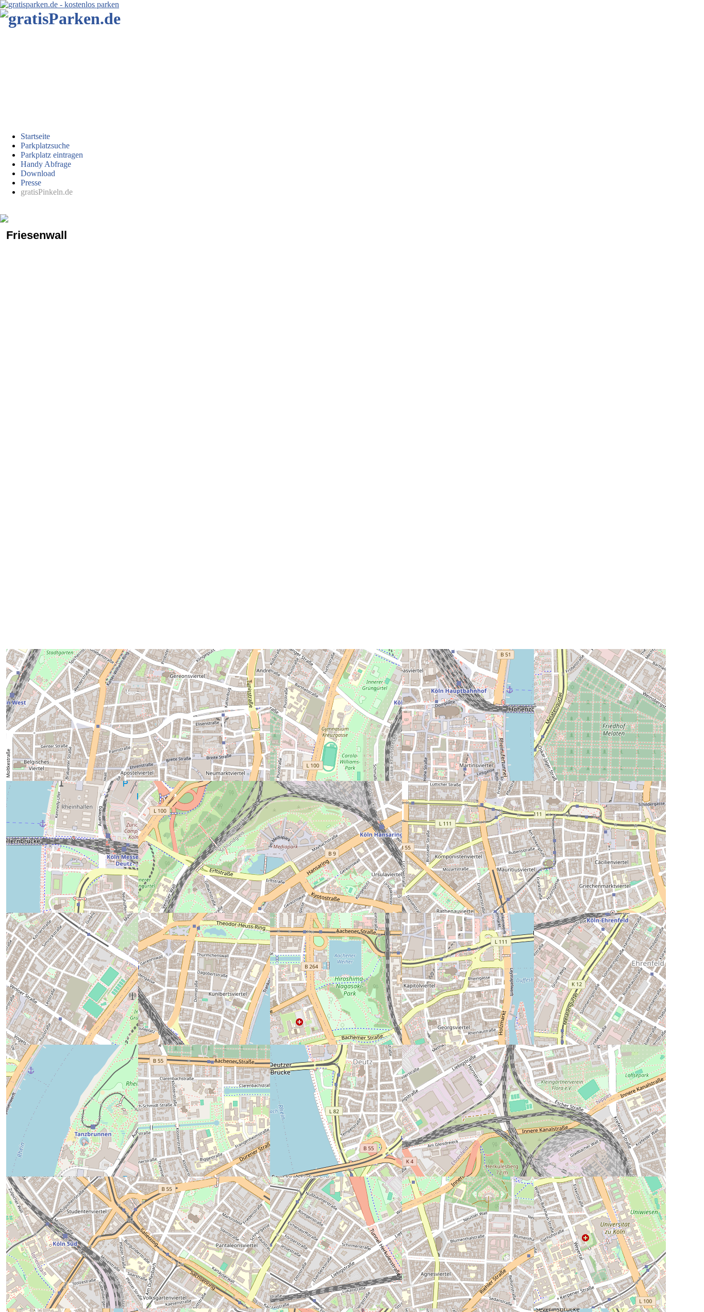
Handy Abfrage (46, 164)
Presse (31, 182)
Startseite (35, 136)
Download (38, 173)
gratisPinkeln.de (47, 192)
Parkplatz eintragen (52, 154)
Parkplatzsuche (45, 145)
